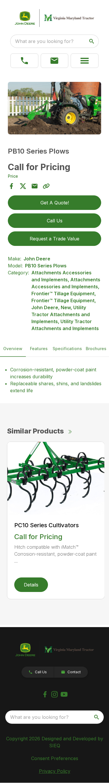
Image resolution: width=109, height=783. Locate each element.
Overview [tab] (12, 348)
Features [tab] (39, 348)
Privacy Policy (54, 771)
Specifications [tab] (67, 348)
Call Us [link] (54, 221)
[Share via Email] (34, 186)
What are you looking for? (44, 41)
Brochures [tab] (96, 348)
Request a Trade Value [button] (54, 239)
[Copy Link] (46, 186)
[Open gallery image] (54, 108)
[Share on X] (22, 186)
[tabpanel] (54, 109)
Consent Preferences (54, 758)
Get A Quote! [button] (54, 203)
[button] (55, 60)
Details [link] (31, 585)
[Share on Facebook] (11, 186)
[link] (24, 60)
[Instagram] (54, 694)
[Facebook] (45, 694)
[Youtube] (64, 694)
